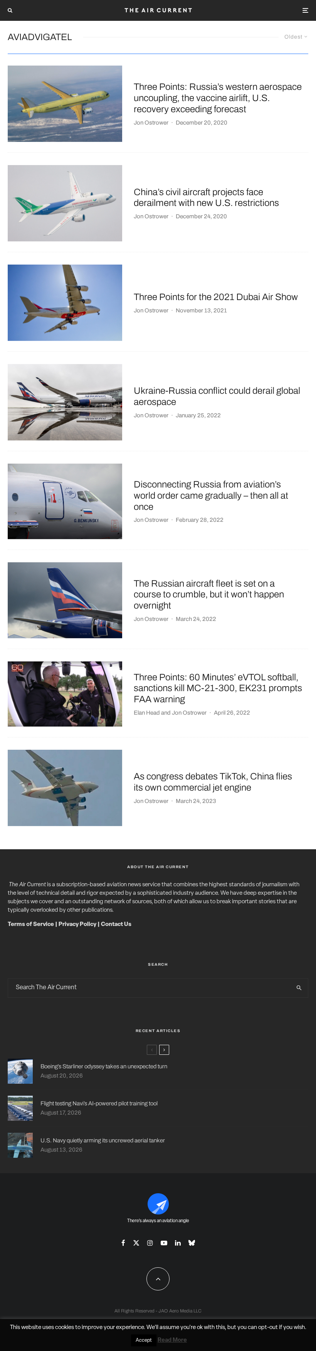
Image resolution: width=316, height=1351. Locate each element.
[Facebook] (123, 1243)
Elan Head (147, 713)
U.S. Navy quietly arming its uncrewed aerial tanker (102, 1140)
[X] (136, 1243)
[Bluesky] (192, 1243)
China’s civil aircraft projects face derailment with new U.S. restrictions (206, 197)
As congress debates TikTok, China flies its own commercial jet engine (213, 782)
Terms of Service (31, 925)
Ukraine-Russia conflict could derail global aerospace (217, 396)
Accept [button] (144, 1340)
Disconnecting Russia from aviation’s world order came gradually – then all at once (211, 495)
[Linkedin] (178, 1243)
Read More (172, 1340)
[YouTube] (164, 1243)
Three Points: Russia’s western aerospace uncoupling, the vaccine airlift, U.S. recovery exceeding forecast (218, 98)
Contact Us (116, 925)
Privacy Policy (77, 925)
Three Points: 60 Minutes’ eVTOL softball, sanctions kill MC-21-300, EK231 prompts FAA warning (218, 688)
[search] (299, 988)
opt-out (268, 1328)
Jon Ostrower (151, 123)
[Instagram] (150, 1243)
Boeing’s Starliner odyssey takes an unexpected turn (103, 1066)
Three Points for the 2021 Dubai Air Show (216, 297)
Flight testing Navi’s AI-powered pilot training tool (99, 1103)
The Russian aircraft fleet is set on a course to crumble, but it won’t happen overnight (209, 595)
